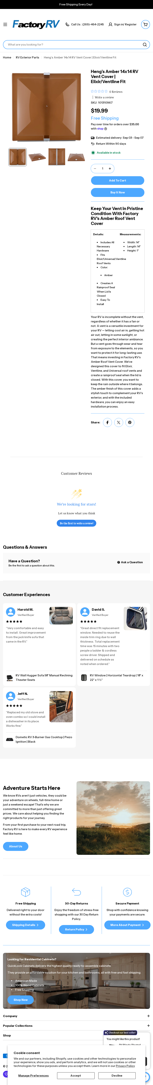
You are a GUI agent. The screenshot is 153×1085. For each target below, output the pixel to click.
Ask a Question (132, 562)
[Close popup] (143, 1035)
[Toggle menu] (5, 24)
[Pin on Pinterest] (129, 422)
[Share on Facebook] (107, 422)
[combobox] (76, 44)
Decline (117, 1075)
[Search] (145, 44)
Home (7, 57)
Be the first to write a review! (76, 523)
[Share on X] (118, 422)
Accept (76, 1075)
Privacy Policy (125, 1066)
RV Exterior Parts (27, 57)
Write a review (104, 97)
